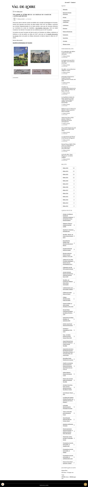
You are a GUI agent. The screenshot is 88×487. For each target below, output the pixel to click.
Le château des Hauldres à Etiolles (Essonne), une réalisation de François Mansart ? (69, 400)
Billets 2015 (68, 196)
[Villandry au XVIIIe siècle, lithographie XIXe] (40, 56)
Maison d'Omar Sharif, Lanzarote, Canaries (69, 462)
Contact (73, 2)
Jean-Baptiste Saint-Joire (42, 28)
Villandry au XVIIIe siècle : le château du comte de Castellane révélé (32, 15)
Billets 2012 (68, 206)
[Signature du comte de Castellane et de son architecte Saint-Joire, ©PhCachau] (41, 71)
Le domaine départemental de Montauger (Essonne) (69, 407)
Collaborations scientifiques (66, 21)
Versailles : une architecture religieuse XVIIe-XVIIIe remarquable (69, 282)
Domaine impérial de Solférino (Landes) (68, 249)
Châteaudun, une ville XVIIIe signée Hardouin (68, 268)
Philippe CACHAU (21, 19)
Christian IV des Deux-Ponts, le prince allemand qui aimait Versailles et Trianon (69, 387)
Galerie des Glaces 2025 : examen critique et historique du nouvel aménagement (67, 119)
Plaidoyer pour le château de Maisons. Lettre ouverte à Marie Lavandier (68, 110)
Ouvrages (65, 41)
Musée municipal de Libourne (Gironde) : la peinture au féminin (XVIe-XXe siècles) (69, 431)
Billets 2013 (68, 202)
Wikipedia (65, 9)
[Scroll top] (85, 484)
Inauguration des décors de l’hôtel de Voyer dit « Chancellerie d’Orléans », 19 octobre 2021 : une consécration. (69, 352)
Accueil (67, 2)
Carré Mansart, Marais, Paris (68, 393)
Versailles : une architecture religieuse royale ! (68, 69)
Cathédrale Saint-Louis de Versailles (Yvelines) (69, 288)
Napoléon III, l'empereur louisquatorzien (68, 230)
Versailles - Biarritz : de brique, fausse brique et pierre (69, 236)
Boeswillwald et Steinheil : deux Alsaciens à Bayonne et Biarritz (69, 243)
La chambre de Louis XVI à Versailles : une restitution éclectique (67, 62)
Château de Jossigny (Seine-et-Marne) (69, 293)
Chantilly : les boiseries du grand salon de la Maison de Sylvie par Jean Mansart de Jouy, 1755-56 (69, 366)
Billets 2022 (68, 174)
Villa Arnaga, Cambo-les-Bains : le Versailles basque (69, 438)
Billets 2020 (68, 180)
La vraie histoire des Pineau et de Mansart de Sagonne (68, 137)
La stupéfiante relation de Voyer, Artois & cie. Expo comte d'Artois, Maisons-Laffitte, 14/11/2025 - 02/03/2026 (67, 99)
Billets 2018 (68, 187)
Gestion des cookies (44, 485)
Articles (64, 17)
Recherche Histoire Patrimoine (67, 13)
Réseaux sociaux (66, 44)
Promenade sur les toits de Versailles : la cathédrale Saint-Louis (69, 457)
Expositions (65, 38)
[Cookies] (2, 484)
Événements (65, 34)
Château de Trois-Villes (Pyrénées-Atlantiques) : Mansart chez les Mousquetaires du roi (69, 262)
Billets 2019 (68, 183)
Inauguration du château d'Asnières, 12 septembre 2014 (69, 319)
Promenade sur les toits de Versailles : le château (69, 451)
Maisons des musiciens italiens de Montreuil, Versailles (69, 380)
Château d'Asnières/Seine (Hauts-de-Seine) (69, 299)
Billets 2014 (68, 199)
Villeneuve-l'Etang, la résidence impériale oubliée (69, 225)
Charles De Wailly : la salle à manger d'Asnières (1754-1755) (69, 305)
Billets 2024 (68, 168)
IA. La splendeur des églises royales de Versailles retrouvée (68, 53)
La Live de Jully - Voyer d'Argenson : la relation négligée (67, 156)
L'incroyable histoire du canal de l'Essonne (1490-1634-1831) (68, 129)
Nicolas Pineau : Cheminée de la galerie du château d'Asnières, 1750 (69, 312)
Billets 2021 (68, 177)
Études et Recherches (67, 31)
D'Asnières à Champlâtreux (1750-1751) (68, 330)
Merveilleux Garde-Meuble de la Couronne (68, 359)
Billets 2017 (68, 190)
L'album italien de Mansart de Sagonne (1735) (68, 374)
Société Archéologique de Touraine (22, 43)
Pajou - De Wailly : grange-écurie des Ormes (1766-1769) (69, 336)
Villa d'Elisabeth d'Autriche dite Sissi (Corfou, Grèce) (69, 419)
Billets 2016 (68, 193)
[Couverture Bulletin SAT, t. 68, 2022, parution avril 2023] (21, 56)
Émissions (65, 28)
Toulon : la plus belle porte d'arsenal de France (68, 413)
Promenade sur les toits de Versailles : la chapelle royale (69, 444)
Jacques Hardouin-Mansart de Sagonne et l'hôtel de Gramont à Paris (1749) (69, 274)
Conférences (65, 25)
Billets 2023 (19, 11)
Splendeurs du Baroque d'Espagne (68, 424)
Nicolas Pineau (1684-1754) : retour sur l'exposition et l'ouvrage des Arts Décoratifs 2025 (68, 146)
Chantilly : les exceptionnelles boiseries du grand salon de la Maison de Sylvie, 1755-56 (68, 89)
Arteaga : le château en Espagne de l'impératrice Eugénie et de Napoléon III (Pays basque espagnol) (69, 217)
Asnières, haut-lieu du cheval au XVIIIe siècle (68, 324)
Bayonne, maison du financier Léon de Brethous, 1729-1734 (69, 255)
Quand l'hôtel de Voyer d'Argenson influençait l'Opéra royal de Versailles (69, 343)
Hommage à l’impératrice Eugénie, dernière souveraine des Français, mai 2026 (68, 78)
